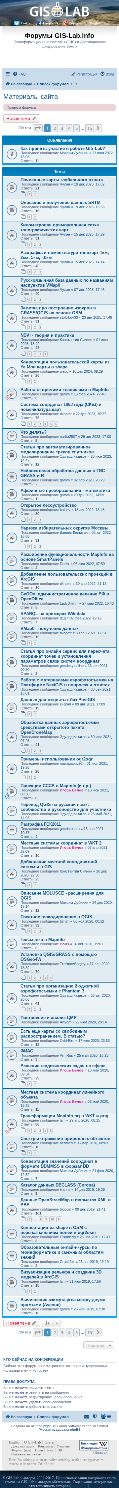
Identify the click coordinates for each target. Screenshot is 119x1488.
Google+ (76, 23)
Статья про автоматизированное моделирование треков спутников (57, 449)
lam (62, 1120)
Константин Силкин (76, 340)
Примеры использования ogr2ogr (56, 759)
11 (59, 1219)
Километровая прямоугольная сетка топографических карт (59, 227)
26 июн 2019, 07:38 (89, 1309)
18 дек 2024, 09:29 (87, 371)
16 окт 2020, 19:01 (88, 944)
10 (52, 1219)
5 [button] (76, 128)
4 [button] (69, 128)
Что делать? (33, 432)
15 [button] (89, 128)
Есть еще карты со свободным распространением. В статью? (53, 1034)
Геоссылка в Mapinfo (42, 939)
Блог (50, 1450)
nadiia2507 (68, 437)
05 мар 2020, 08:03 (92, 1143)
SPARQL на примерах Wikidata (52, 613)
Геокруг (101, 1452)
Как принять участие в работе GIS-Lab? (62, 148)
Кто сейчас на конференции (33, 1359)
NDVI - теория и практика (47, 335)
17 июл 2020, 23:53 (94, 1041)
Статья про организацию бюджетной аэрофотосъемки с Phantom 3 (59, 988)
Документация (22, 1446)
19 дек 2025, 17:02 (89, 184)
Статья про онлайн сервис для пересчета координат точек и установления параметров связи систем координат (64, 656)
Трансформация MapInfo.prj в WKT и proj (64, 1115)
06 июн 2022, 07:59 (89, 564)
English (95, 23)
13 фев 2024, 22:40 (89, 394)
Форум (16, 1450)
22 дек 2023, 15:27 (91, 414)
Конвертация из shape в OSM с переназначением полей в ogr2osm (58, 1230)
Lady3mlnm (69, 603)
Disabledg (68, 1237)
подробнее (79, 1486)
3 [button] (62, 128)
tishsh (64, 921)
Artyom (65, 1022)
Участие (63, 1446)
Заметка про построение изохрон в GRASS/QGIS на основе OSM (58, 310)
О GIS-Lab (32, 1442)
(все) (27, 1450)
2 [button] (55, 128)
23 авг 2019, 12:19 (94, 1262)
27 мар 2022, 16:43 (98, 603)
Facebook (51, 23)
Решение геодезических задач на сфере (62, 1065)
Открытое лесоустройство (48, 505)
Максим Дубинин (74, 153)
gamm (65, 394)
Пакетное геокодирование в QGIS (56, 916)
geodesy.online (72, 666)
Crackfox (67, 1262)
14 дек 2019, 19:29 (89, 1189)
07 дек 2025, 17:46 (89, 290)
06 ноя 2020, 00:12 (88, 921)
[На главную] (59, 9)
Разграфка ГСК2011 (40, 824)
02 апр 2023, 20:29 (89, 480)
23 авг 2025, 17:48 (97, 317)
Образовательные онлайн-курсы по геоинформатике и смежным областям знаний (62, 1252)
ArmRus (66, 1055)
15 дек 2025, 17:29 (89, 234)
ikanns (65, 1189)
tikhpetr (66, 414)
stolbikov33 (69, 317)
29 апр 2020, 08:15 (84, 1120)
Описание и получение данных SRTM (60, 202)
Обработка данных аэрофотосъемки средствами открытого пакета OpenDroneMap (59, 727)
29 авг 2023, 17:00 (96, 437)
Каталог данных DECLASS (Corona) (57, 1185)
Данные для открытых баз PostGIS (57, 699)
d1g (63, 618)
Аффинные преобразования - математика (65, 490)
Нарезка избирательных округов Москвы (64, 528)
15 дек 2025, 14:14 (89, 262)
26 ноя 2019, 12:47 (95, 1237)
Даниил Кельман (74, 532)
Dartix (64, 564)
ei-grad (65, 704)
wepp (64, 371)
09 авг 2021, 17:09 (90, 704)
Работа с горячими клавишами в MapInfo (64, 389)
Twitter (26, 23)
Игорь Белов (72, 790)
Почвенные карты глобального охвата (61, 179)
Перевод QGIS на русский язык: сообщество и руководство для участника (65, 807)
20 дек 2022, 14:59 (89, 495)
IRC (60, 1450)
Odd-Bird (67, 1041)
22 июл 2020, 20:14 (91, 1022)
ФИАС (26, 1050)
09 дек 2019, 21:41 (90, 1209)
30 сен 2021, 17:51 (91, 633)
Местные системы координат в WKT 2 (60, 843)
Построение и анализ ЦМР (48, 1017)
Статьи (50, 1442)
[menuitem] (19, 74)
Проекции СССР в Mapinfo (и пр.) (55, 785)
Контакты (45, 1446)
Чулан (65, 184)
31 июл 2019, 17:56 (85, 1281)
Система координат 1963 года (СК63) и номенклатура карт (60, 407)
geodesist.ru (70, 829)
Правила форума (21, 107)
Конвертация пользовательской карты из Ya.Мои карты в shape (64, 364)
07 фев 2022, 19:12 (85, 618)
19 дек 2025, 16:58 (89, 207)
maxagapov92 (71, 763)
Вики (39, 1450)
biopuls (65, 1209)
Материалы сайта (30, 96)
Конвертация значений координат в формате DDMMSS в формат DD (58, 1164)
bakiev (65, 510)
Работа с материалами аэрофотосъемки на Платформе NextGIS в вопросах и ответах (66, 682)
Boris (64, 944)
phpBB (48, 1426)
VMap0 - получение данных (49, 628)
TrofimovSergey (73, 964)
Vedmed (66, 1143)
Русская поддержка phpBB (60, 1429)
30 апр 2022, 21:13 (91, 584)
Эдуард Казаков (73, 456)
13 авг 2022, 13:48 (89, 510)
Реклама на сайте (26, 1454)
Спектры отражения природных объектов (65, 1138)
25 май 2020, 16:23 (92, 1055)
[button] (38, 128)
